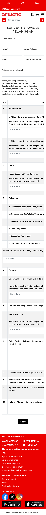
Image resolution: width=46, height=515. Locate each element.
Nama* (5, 49)
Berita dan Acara (10, 486)
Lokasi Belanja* (8, 38)
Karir (4, 482)
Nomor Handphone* (33, 59)
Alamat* (5, 59)
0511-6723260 (11, 441)
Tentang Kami (9, 479)
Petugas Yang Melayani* (13, 70)
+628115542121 (11, 445)
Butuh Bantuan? (12, 9)
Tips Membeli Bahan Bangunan (17, 470)
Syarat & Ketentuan (12, 456)
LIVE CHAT (31, 445)
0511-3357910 (32, 441)
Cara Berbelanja (10, 460)
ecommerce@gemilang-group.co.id (21, 449)
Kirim (23, 421)
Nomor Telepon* (31, 49)
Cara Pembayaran (11, 463)
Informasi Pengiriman (12, 467)
